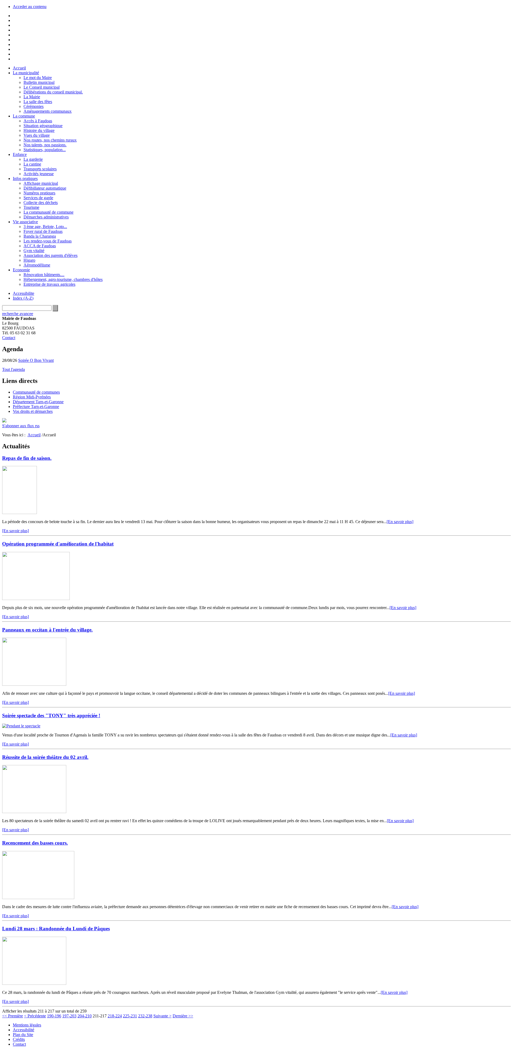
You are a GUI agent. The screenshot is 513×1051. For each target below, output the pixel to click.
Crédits (19, 1039)
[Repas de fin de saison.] (19, 512)
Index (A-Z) (23, 298)
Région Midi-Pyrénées (32, 397)
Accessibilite (23, 293)
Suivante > (162, 1016)
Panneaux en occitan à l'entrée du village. (47, 630)
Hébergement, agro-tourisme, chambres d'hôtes (63, 279)
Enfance (20, 154)
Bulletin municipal (39, 82)
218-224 (115, 1016)
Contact (8, 337)
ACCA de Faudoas (40, 246)
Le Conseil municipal (42, 87)
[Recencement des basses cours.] (38, 897)
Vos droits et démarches (33, 411)
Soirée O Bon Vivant (36, 360)
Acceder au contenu (29, 6)
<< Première (12, 1016)
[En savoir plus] (400, 521)
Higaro (29, 260)
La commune (24, 116)
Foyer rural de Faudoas (43, 231)
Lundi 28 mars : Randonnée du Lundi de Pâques (56, 928)
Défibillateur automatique (45, 188)
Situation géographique (43, 125)
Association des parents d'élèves (50, 255)
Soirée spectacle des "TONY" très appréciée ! (51, 715)
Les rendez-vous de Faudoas (48, 241)
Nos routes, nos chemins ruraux (50, 140)
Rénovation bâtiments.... (44, 274)
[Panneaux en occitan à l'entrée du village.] (34, 684)
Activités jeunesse (39, 173)
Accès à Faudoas (38, 121)
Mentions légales (27, 1025)
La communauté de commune (48, 212)
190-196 (54, 1016)
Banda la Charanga (40, 236)
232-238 (145, 1016)
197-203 (69, 1016)
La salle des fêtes (38, 101)
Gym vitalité (34, 250)
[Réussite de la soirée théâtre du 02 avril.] (34, 811)
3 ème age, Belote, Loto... (45, 226)
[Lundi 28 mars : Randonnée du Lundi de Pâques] (34, 983)
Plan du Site (23, 1034)
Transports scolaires (40, 169)
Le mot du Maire (38, 77)
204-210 (84, 1016)
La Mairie (32, 97)
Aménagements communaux (48, 111)
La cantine (32, 164)
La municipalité (26, 72)
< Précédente (35, 1016)
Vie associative (25, 221)
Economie (21, 270)
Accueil (19, 68)
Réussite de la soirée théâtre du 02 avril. (45, 757)
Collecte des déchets (41, 202)
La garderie (33, 159)
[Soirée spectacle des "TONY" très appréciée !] (21, 726)
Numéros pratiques (39, 193)
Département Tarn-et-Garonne (38, 401)
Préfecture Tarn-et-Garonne (36, 406)
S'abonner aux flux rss (21, 425)
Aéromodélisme (37, 265)
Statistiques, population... (45, 149)
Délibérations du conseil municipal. (53, 92)
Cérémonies (34, 106)
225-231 (130, 1016)
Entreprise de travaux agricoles (49, 284)
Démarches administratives (46, 217)
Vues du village (37, 135)
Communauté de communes (36, 392)
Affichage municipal (41, 183)
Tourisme (31, 207)
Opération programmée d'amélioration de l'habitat (58, 544)
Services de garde (38, 197)
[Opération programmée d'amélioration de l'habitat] (36, 598)
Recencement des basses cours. (35, 843)
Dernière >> (183, 1016)
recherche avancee (17, 313)
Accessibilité (23, 1030)
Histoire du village (39, 130)
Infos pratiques (25, 178)
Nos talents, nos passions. (45, 145)
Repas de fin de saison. (27, 458)
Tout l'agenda (13, 369)
